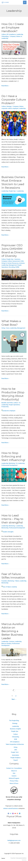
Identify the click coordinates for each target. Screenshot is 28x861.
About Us (14, 771)
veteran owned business (10, 808)
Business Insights (15, 729)
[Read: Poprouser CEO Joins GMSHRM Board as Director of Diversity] (14, 275)
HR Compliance (11, 34)
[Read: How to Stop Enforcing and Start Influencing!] (14, 475)
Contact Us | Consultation (14, 768)
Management (13, 265)
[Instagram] (13, 813)
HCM (22, 261)
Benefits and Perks (7, 402)
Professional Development (9, 465)
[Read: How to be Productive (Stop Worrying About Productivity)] (8, 410)
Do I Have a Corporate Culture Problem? (13, 99)
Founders (4, 581)
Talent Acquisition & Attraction (15, 744)
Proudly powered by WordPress (21, 858)
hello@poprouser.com (14, 840)
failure (17, 581)
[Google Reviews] (17, 813)
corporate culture (6, 108)
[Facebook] (8, 813)
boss (7, 328)
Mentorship (4, 528)
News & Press (14, 783)
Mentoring (12, 463)
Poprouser (3, 858)
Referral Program (14, 778)
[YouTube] (15, 813)
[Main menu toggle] (25, 2)
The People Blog (14, 720)
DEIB (15, 739)
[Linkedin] (19, 813)
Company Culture (15, 36)
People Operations (14, 404)
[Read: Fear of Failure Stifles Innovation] (9, 587)
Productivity (5, 406)
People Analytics (16, 757)
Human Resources (13, 263)
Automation (15, 755)
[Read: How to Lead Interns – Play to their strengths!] (7, 531)
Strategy (8, 106)
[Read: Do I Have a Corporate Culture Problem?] (14, 123)
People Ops (12, 191)
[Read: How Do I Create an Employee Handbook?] (14, 48)
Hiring (3, 263)
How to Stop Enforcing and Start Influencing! (13, 456)
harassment (16, 261)
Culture (3, 34)
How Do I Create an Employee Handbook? (12, 27)
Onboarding (4, 36)
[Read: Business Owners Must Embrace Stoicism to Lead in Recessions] (14, 200)
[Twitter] (10, 813)
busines (11, 641)
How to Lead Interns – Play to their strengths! (12, 519)
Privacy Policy (14, 781)
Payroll (16, 760)
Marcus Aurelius (6, 643)
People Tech (15, 752)
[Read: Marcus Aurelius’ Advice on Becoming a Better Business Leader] (14, 652)
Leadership (19, 34)
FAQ (14, 773)
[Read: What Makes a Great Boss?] (14, 341)
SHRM (17, 267)
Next (14, 699)
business (17, 259)
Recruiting (12, 267)
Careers (14, 776)
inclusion (22, 263)
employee (15, 108)
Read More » (5, 85)
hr (21, 36)
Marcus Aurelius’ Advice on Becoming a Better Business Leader (12, 631)
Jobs (15, 749)
